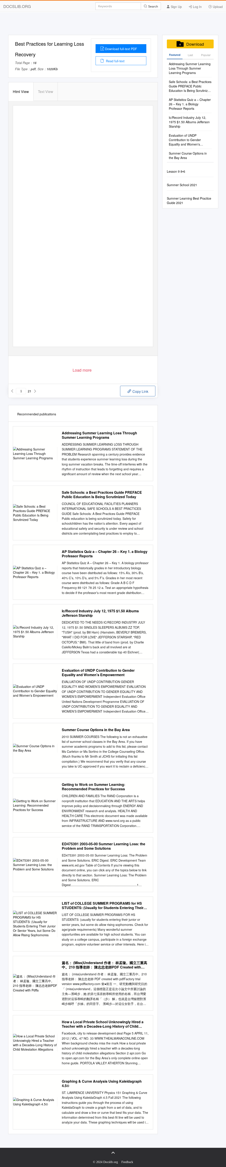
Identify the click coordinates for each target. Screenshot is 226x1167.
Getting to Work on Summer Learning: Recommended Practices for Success (93, 786)
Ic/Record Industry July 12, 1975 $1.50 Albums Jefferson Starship (100, 613)
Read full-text (114, 61)
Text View (45, 91)
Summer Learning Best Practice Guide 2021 (189, 200)
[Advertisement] (113, 25)
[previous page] (12, 391)
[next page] (35, 391)
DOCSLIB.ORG (17, 6)
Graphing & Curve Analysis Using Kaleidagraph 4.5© (102, 1083)
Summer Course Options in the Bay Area (96, 730)
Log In (197, 6)
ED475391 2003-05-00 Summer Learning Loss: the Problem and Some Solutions (103, 846)
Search (152, 6)
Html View (21, 91)
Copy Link (140, 391)
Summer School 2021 (182, 185)
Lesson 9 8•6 (176, 171)
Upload (217, 6)
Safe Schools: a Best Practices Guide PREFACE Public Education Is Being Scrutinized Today (102, 494)
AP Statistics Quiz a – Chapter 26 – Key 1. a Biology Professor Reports (104, 553)
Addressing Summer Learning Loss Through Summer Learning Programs (99, 435)
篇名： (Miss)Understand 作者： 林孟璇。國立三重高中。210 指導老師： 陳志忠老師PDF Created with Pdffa (104, 965)
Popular (206, 55)
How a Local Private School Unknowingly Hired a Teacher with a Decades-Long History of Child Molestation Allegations (102, 1024)
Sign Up (176, 6)
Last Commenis (190, 56)
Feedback (127, 1162)
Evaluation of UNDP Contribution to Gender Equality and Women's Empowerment (98, 672)
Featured (174, 55)
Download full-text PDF (121, 49)
